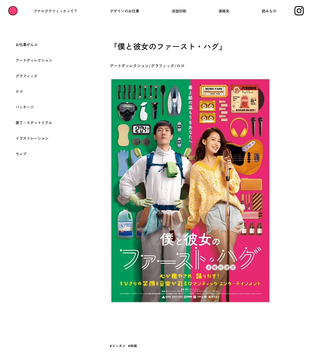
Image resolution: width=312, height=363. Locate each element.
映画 (133, 345)
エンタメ (119, 345)
